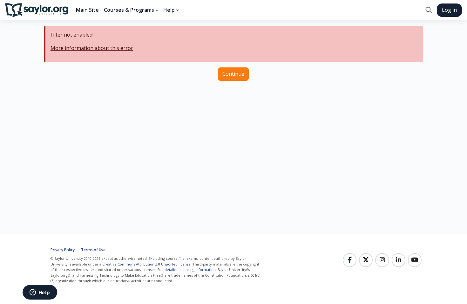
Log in (449, 9)
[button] (428, 10)
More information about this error (92, 48)
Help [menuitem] (169, 9)
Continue (233, 73)
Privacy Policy (63, 249)
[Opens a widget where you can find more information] (39, 293)
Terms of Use (93, 249)
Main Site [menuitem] (87, 9)
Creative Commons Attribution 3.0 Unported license (146, 264)
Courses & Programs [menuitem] (129, 9)
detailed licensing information (190, 269)
